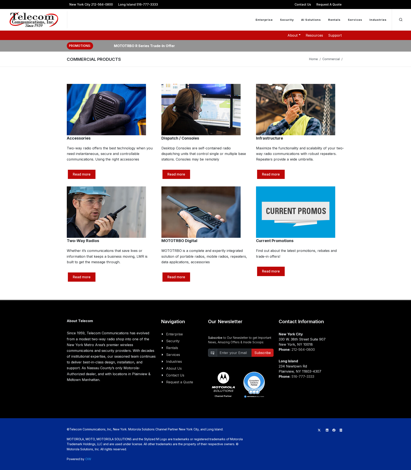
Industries (174, 361)
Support (335, 35)
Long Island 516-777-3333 (138, 4)
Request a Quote (179, 382)
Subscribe (262, 353)
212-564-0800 (303, 349)
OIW (88, 459)
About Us (174, 368)
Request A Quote (329, 4)
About (292, 35)
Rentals (172, 348)
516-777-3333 (303, 376)
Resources (314, 35)
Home (313, 59)
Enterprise (174, 334)
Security (173, 341)
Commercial (331, 59)
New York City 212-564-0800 (91, 4)
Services (173, 354)
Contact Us (303, 4)
